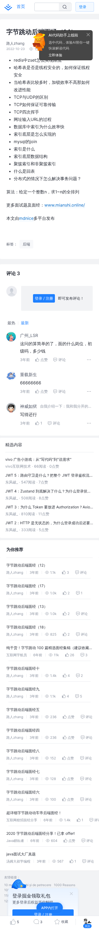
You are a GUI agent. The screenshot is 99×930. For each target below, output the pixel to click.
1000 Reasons (64, 885)
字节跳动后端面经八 (23, 751)
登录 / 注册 (44, 298)
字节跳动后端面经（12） (26, 565)
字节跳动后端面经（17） (26, 585)
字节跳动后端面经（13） (27, 606)
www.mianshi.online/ (64, 205)
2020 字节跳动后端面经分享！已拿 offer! (40, 833)
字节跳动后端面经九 (23, 689)
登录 (82, 6)
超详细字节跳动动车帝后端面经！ (34, 812)
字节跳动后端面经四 (23, 730)
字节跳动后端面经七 (23, 771)
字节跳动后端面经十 (23, 668)
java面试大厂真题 (21, 854)
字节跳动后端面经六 (23, 792)
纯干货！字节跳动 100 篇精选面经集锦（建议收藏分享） (49, 648)
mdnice (26, 218)
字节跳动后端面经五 (23, 709)
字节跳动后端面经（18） (27, 627)
